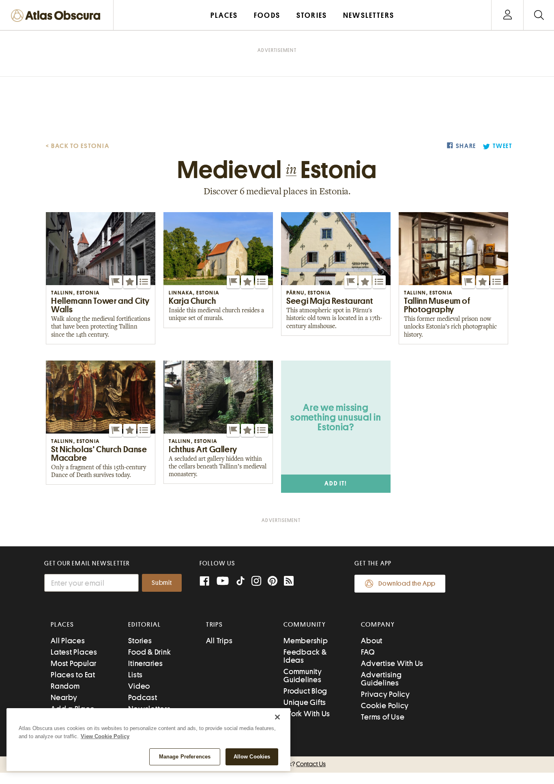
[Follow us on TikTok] (240, 582)
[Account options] (507, 15)
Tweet (502, 146)
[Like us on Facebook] (204, 582)
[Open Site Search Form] (539, 15)
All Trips (219, 640)
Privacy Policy (385, 694)
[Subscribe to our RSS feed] (289, 582)
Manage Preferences (184, 757)
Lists (135, 675)
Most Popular (74, 663)
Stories (140, 640)
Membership (305, 640)
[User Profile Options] (507, 15)
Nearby (64, 697)
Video (139, 686)
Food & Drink (149, 652)
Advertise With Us (392, 663)
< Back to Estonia (78, 146)
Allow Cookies (252, 757)
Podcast (142, 697)
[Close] (277, 717)
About (371, 640)
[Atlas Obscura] (57, 16)
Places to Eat (73, 675)
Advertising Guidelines (381, 679)
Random (65, 686)
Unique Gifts (304, 702)
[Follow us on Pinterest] (272, 582)
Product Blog (305, 691)
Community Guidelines (302, 675)
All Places (68, 640)
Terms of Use (382, 717)
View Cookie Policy (105, 736)
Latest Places (74, 652)
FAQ (367, 652)
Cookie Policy (385, 705)
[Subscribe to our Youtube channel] (223, 582)
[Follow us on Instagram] (256, 582)
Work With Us (306, 713)
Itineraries (145, 663)
